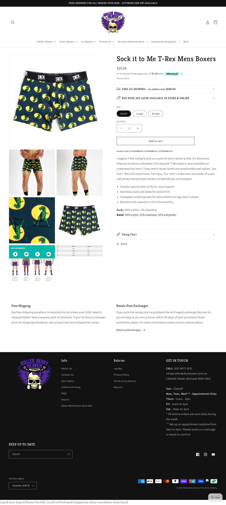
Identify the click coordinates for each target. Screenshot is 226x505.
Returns (118, 387)
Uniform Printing (71, 387)
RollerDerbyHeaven (191, 488)
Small (123, 113)
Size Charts (67, 381)
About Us (66, 368)
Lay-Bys (118, 368)
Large (139, 113)
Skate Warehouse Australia (76, 405)
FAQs (64, 393)
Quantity (121, 121)
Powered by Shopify (208, 488)
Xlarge (155, 113)
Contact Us (67, 374)
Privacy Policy (121, 374)
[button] (13, 22)
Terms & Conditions (125, 381)
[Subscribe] (68, 454)
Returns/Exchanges (128, 330)
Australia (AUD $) (21, 485)
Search (65, 399)
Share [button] (124, 243)
